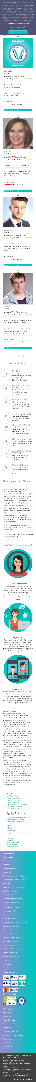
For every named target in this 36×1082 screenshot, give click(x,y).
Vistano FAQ (7, 1016)
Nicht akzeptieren (18, 28)
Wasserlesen (11, 831)
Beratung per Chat (13, 800)
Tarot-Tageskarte (8, 872)
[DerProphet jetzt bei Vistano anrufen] (18, 211)
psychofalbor (8, 71)
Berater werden (8, 1046)
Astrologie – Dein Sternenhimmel (14, 887)
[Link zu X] (23, 1079)
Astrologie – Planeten (10, 891)
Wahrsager (10, 824)
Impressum (6, 1028)
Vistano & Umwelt (9, 1020)
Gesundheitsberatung (10, 968)
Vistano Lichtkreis (8, 1024)
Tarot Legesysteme (9, 868)
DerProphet (8, 230)
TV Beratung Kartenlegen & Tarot (13, 876)
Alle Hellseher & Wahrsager (16, 817)
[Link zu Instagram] (20, 1079)
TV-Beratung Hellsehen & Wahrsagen (15, 880)
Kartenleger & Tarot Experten (12, 937)
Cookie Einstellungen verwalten (18, 23)
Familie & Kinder (12, 844)
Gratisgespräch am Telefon (15, 806)
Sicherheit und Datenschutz (24, 20)
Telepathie (10, 840)
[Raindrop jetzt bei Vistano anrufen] (18, 132)
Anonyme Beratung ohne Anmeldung (15, 922)
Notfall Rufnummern (9, 1043)
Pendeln (9, 834)
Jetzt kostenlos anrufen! (11, 110)
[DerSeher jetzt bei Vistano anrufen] (18, 287)
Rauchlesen (10, 836)
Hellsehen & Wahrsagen (20, 1055)
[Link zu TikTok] (17, 1079)
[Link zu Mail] (31, 1079)
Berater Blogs (7, 861)
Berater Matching (18, 356)
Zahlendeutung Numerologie (12, 899)
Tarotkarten (6, 864)
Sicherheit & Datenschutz (11, 1031)
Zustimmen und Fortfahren (18, 32)
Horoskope (6, 883)
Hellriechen (10, 828)
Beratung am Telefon (14, 798)
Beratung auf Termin (13, 802)
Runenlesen (10, 838)
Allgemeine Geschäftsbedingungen (14, 1035)
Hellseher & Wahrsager (10, 941)
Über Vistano (7, 1012)
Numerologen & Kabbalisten (12, 956)
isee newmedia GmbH (20, 1059)
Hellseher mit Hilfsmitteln (15, 822)
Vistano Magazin (8, 857)
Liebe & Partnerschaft (14, 842)
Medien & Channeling (10, 953)
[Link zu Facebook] (14, 1079)
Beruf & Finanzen (12, 846)
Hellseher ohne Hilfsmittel (15, 820)
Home (11, 1055)
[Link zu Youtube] (29, 1079)
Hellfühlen (10, 826)
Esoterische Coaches (9, 945)
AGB (11, 1060)
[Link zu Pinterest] (26, 1079)
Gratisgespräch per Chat (15, 808)
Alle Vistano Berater (13, 796)
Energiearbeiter (8, 964)
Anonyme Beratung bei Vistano (17, 804)
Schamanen (6, 960)
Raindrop (7, 151)
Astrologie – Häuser (9, 895)
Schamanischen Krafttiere (11, 902)
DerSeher (7, 307)
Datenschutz (16, 1060)
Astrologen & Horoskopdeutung (13, 949)
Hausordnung (7, 1039)
